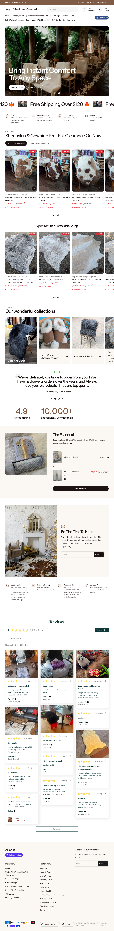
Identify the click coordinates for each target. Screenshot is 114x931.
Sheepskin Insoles (71, 472)
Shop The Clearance (16, 143)
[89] (54, 253)
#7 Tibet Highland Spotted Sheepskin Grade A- (54, 198)
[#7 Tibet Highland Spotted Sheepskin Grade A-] (54, 171)
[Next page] (62, 93)
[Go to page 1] (55, 93)
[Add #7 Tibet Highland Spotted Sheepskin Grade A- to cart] (67, 188)
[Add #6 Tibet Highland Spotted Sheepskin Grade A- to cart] (34, 188)
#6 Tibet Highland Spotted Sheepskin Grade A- (21, 198)
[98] (88, 253)
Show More (22, 695)
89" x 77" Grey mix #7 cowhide (51, 279)
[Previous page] (51, 93)
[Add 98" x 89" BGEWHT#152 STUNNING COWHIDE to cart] (100, 270)
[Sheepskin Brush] (57, 457)
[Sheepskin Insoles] (57, 476)
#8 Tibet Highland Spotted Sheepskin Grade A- (87, 198)
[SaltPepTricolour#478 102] (21, 253)
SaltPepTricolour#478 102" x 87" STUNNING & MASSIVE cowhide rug (20, 280)
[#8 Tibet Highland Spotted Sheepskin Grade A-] (88, 171)
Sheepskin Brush (71, 457)
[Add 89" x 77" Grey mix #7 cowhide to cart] (67, 270)
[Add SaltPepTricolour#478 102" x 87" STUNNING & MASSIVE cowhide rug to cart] (34, 270)
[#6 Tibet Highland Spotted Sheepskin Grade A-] (21, 171)
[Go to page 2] (59, 93)
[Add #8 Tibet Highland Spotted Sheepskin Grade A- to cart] (100, 188)
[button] (44, 630)
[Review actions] (35, 681)
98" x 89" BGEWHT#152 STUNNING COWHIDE (86, 280)
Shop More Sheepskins (39, 143)
